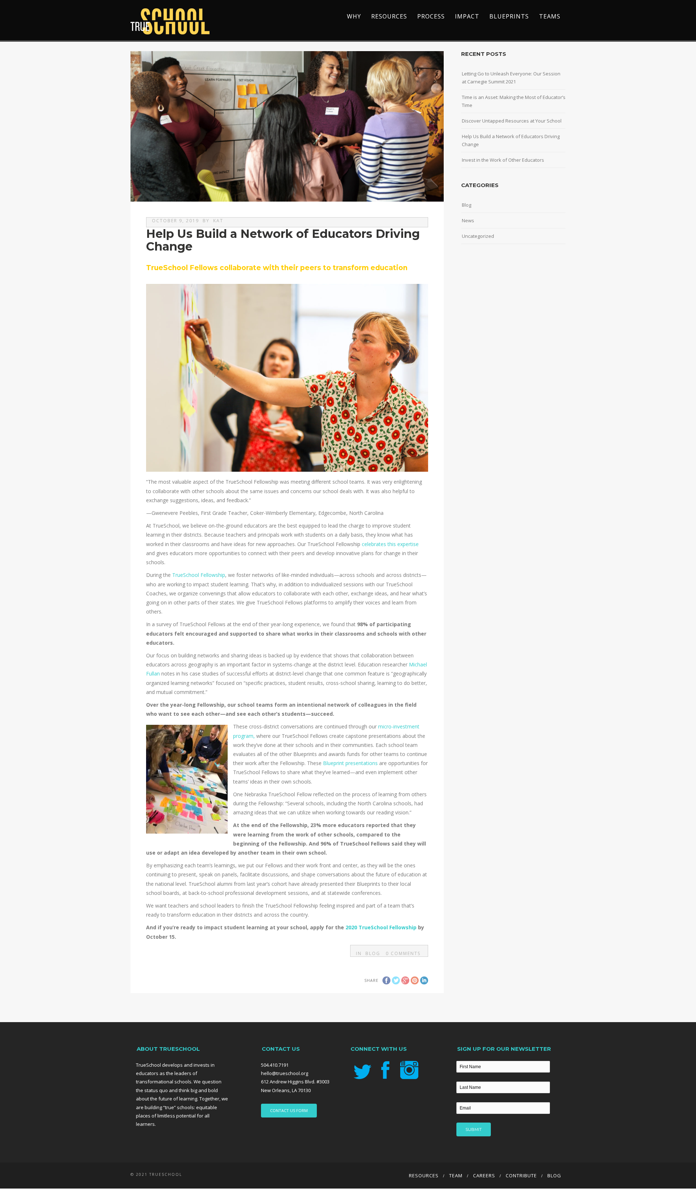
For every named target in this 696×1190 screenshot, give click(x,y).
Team (456, 1175)
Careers (484, 1175)
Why (354, 16)
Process (431, 16)
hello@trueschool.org (284, 1073)
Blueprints (509, 16)
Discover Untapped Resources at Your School (512, 120)
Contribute (521, 1175)
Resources (389, 16)
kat (218, 221)
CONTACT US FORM (289, 1110)
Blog (372, 953)
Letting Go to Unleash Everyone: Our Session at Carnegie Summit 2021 (511, 77)
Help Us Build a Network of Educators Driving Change (511, 140)
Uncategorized (478, 236)
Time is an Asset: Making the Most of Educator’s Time (514, 101)
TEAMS (549, 16)
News (468, 220)
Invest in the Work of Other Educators (503, 160)
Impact (467, 16)
